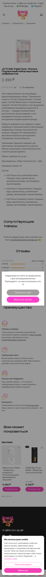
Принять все (23, 570)
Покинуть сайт (23, 292)
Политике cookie (10, 559)
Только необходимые (23, 564)
